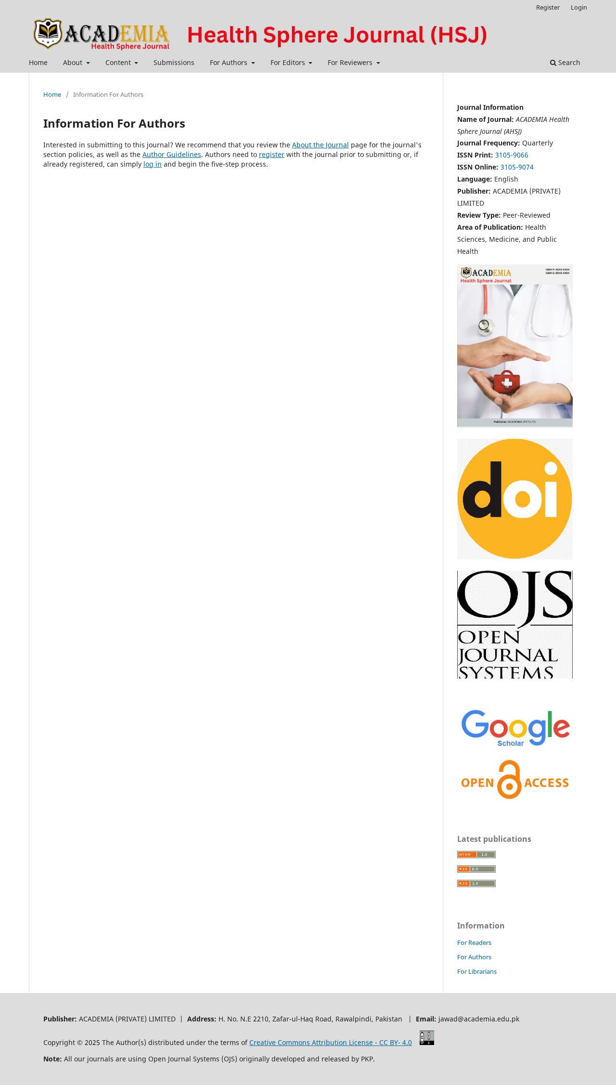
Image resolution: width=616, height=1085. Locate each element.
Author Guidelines (171, 154)
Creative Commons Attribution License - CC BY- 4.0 (330, 1042)
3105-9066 (511, 154)
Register (548, 7)
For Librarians (477, 971)
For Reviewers (351, 62)
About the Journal (320, 144)
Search (568, 62)
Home (38, 62)
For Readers (474, 942)
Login (579, 7)
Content (119, 62)
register (271, 154)
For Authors (229, 62)
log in (152, 164)
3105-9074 (517, 166)
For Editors (288, 62)
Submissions (174, 62)
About (73, 62)
